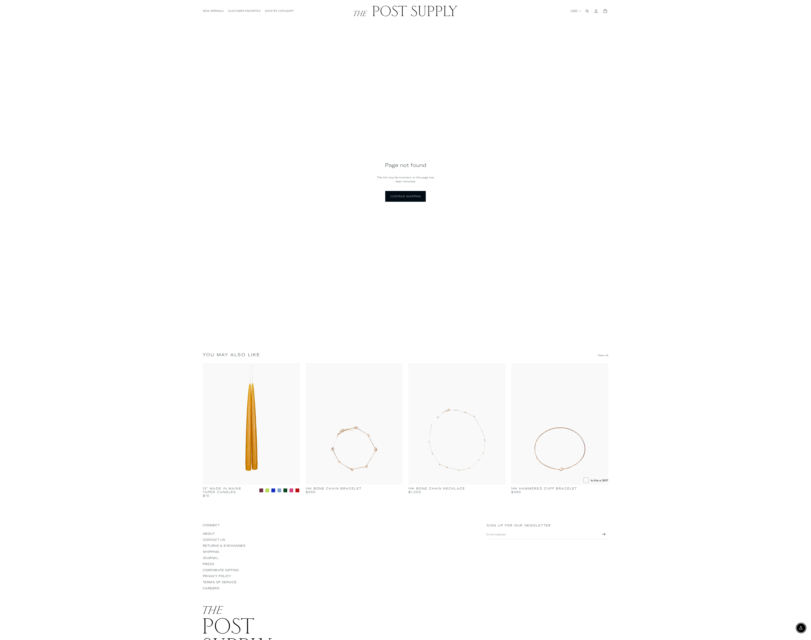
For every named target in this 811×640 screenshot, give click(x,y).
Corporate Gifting (221, 570)
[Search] (587, 11)
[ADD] (396, 478)
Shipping (211, 552)
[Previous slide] (209, 424)
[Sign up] (603, 534)
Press (208, 564)
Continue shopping (405, 196)
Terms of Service (220, 582)
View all (603, 355)
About (209, 534)
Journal (210, 558)
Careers (211, 588)
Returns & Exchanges (224, 546)
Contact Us (214, 540)
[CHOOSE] (293, 478)
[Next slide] (293, 424)
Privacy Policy (217, 576)
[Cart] (605, 11)
